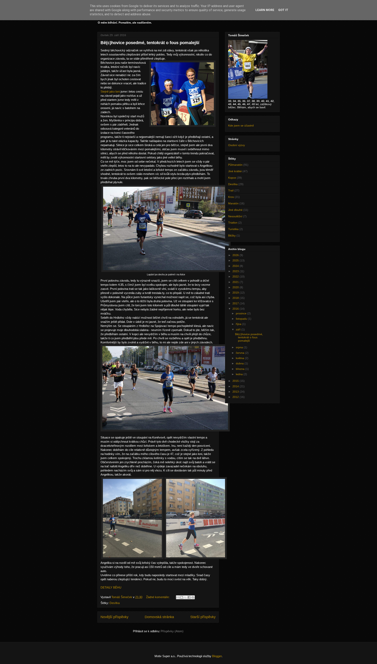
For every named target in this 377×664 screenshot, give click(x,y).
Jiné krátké (235, 171)
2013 (236, 391)
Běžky (232, 235)
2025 (236, 260)
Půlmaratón (235, 164)
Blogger (217, 656)
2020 (236, 287)
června (240, 352)
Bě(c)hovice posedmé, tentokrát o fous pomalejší (150, 42)
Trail (230, 190)
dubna (240, 363)
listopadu (242, 318)
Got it (283, 10)
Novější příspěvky (114, 617)
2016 (236, 308)
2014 (236, 386)
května (240, 358)
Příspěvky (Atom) (172, 631)
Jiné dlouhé (235, 209)
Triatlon (232, 222)
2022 (236, 276)
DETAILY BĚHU (111, 587)
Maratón (233, 203)
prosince (241, 313)
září (238, 329)
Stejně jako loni (110, 91)
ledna (239, 374)
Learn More (264, 10)
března (240, 368)
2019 (236, 292)
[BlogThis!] (182, 597)
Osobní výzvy (236, 145)
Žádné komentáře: (158, 597)
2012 (236, 396)
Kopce (232, 177)
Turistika (233, 229)
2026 (236, 255)
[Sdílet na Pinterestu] (193, 597)
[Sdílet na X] (185, 597)
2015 (236, 380)
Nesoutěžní (235, 216)
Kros (231, 196)
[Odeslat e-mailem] (178, 597)
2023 (236, 271)
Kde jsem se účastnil (241, 125)
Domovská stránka (159, 617)
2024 (236, 265)
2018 (236, 297)
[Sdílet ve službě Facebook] (189, 597)
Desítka (115, 603)
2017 (236, 303)
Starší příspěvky (203, 617)
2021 (236, 282)
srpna (240, 347)
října (239, 324)
